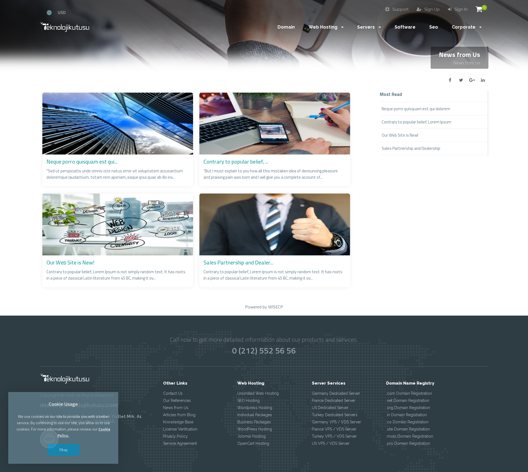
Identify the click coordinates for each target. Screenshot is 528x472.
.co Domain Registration (407, 422)
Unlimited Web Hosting (258, 393)
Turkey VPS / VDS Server (334, 436)
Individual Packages (254, 415)
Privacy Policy (175, 436)
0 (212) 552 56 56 (264, 350)
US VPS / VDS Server (331, 443)
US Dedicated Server (330, 407)
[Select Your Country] (49, 12)
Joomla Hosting (251, 436)
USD (62, 12)
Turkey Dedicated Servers (335, 415)
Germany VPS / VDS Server (336, 422)
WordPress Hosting (254, 429)
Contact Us (173, 393)
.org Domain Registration (408, 407)
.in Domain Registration (406, 415)
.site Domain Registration (408, 429)
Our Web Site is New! (70, 262)
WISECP (275, 306)
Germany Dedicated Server (336, 393)
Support (399, 9)
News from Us (175, 407)
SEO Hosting (248, 400)
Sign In (460, 9)
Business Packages (254, 422)
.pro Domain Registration (408, 443)
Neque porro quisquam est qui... (82, 161)
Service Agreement (180, 443)
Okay (63, 449)
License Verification (180, 429)
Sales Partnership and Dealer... (238, 262)
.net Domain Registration (407, 400)
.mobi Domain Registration (409, 436)
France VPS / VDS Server (334, 429)
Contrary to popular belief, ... (236, 161)
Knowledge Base (178, 422)
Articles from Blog (179, 415)
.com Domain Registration (409, 393)
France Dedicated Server (333, 400)
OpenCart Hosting (253, 443)
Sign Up (431, 9)
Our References (177, 400)
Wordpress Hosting (254, 407)
